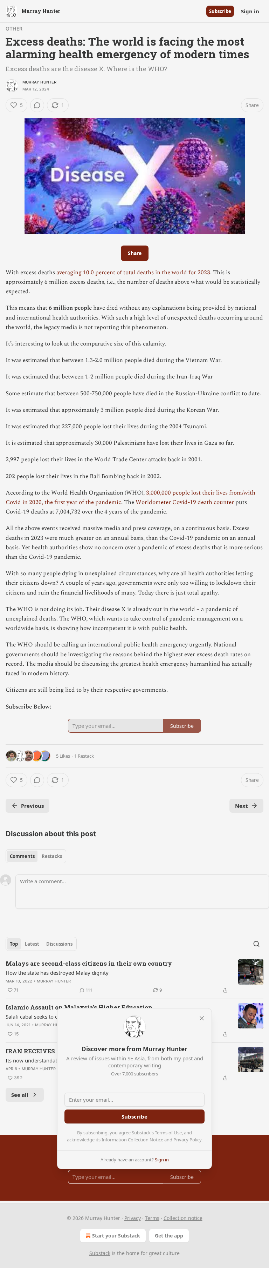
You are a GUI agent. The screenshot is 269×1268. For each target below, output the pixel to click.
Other (14, 29)
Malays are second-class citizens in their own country (89, 963)
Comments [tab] (22, 856)
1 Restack (84, 756)
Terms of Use (168, 1132)
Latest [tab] (32, 944)
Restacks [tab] (52, 856)
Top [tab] (14, 944)
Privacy (132, 1218)
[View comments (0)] (37, 105)
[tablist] (36, 856)
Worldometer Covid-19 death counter (185, 502)
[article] (134, 976)
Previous (32, 805)
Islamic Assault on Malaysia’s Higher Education (79, 1007)
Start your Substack (116, 1235)
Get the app (169, 1235)
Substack (99, 1253)
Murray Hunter (39, 82)
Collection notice (183, 1218)
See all (19, 1094)
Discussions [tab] (59, 944)
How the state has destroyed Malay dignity (57, 972)
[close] (201, 1018)
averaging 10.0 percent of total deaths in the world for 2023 (133, 272)
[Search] (256, 944)
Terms (152, 1218)
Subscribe (220, 11)
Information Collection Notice (132, 1139)
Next (241, 805)
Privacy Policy (187, 1139)
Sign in (250, 11)
